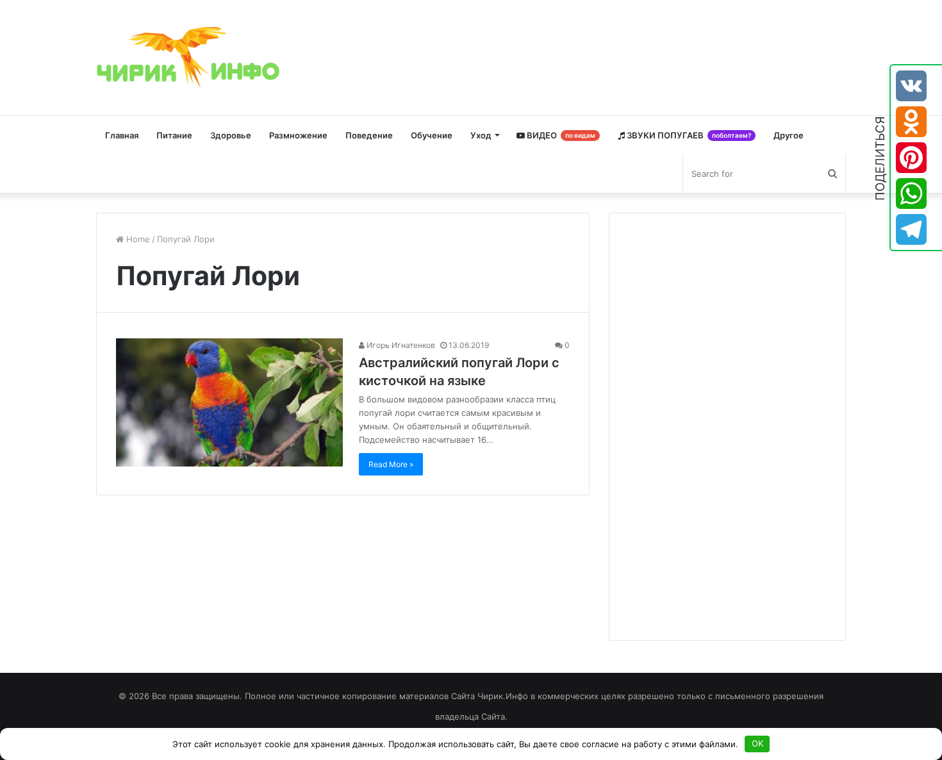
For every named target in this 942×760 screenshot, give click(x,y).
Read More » (390, 464)
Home (137, 239)
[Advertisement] (725, 425)
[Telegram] (911, 229)
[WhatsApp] (911, 193)
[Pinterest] (911, 158)
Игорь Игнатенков (400, 345)
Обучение (431, 135)
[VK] (911, 86)
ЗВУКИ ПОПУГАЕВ (688, 135)
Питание (174, 135)
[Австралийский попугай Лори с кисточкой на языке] (229, 402)
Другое (788, 135)
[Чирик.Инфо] (192, 58)
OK (757, 743)
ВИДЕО (560, 135)
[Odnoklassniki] (911, 122)
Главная (121, 135)
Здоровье (230, 135)
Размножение (298, 135)
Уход (481, 135)
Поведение (369, 135)
